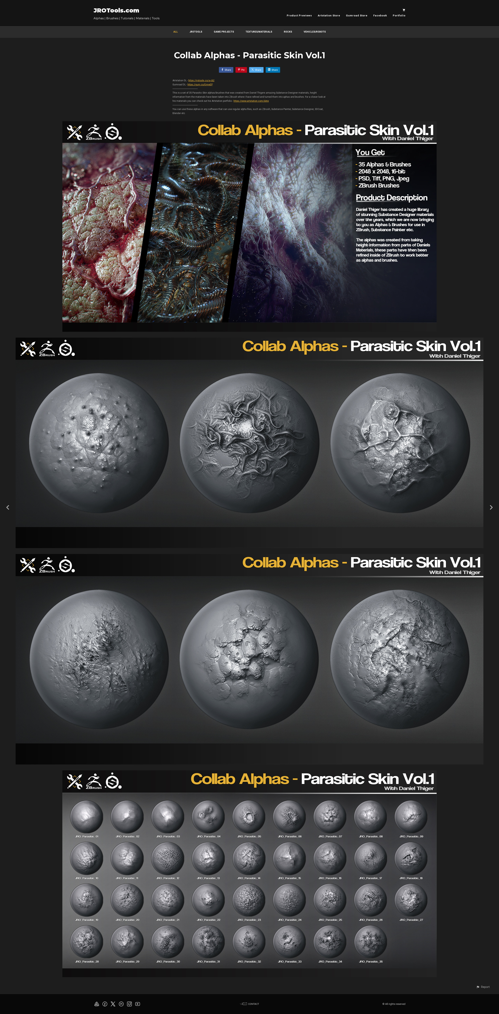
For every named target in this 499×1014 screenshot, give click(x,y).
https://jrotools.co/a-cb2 (201, 80)
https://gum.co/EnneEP (200, 84)
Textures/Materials (259, 31)
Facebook (380, 15)
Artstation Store (329, 15)
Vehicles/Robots (315, 31)
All (175, 31)
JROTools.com (116, 10)
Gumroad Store (356, 15)
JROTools (195, 31)
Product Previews (299, 15)
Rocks (288, 31)
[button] (483, 987)
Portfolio (399, 15)
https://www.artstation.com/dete (251, 101)
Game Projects (224, 31)
